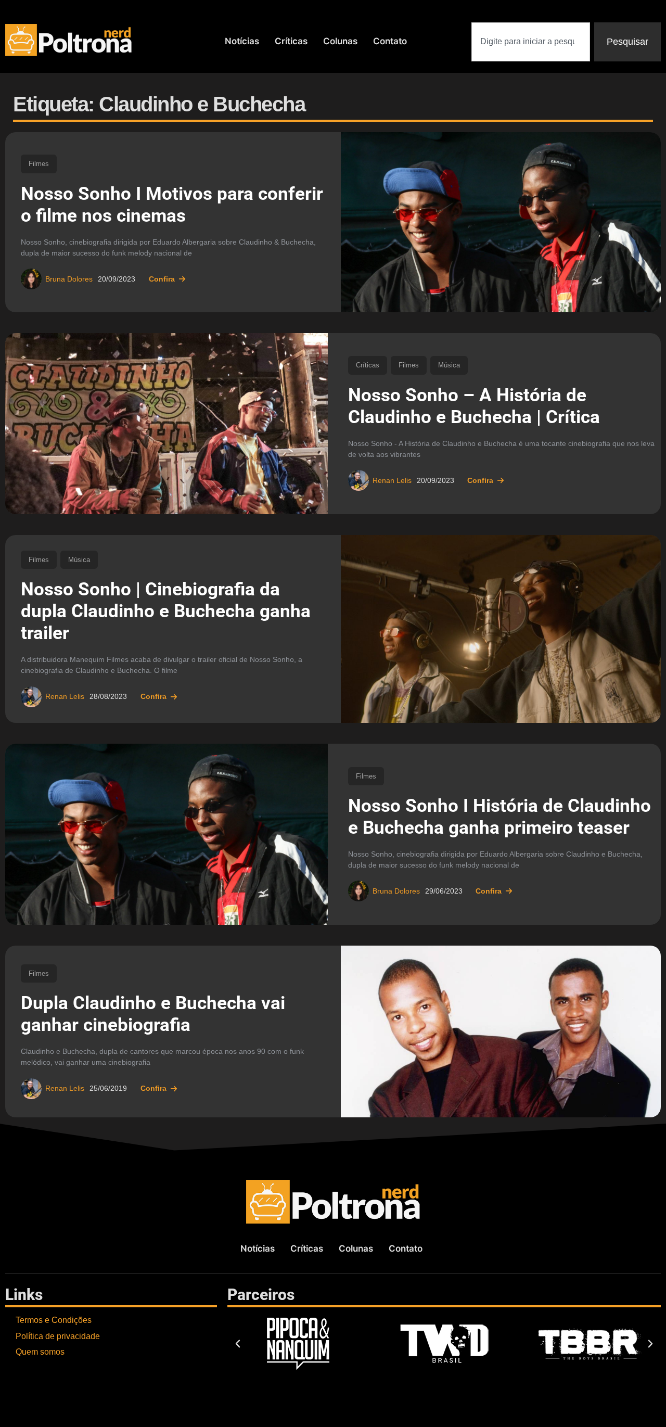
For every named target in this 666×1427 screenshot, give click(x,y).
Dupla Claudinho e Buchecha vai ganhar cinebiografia (153, 1014)
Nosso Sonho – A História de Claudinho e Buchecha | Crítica (474, 406)
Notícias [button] (242, 41)
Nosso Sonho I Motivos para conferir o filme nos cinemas (172, 204)
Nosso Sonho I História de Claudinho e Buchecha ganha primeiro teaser (499, 816)
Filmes (39, 164)
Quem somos (40, 1351)
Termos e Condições (54, 1320)
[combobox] (530, 41)
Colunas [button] (340, 41)
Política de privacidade (58, 1336)
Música (449, 365)
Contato (390, 41)
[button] (238, 1344)
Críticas (291, 41)
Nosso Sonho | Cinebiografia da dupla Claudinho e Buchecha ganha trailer (166, 611)
